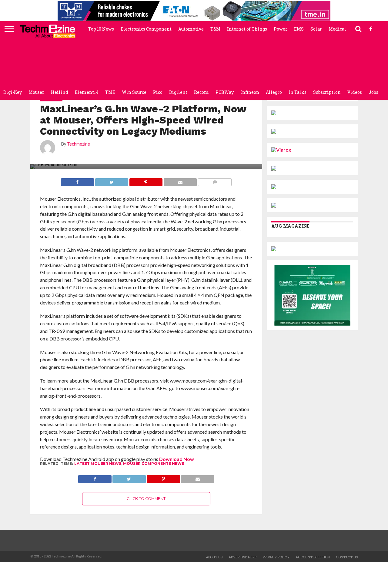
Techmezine (78, 143)
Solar (316, 29)
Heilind (59, 92)
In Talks (297, 92)
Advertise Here (243, 557)
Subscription (327, 92)
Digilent (178, 92)
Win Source (134, 92)
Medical (337, 29)
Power (280, 29)
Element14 (87, 92)
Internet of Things (247, 29)
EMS (299, 29)
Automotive (191, 29)
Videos (354, 92)
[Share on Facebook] (94, 477)
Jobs (373, 92)
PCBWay (225, 92)
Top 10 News (101, 29)
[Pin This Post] (163, 477)
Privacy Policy (276, 557)
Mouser (36, 92)
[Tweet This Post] (129, 477)
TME (110, 92)
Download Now (176, 459)
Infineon (249, 92)
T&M (215, 29)
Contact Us (347, 557)
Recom (201, 92)
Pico (157, 92)
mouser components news (153, 463)
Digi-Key (12, 92)
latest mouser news (97, 463)
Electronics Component (146, 29)
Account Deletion (313, 557)
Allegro (274, 92)
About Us (214, 557)
